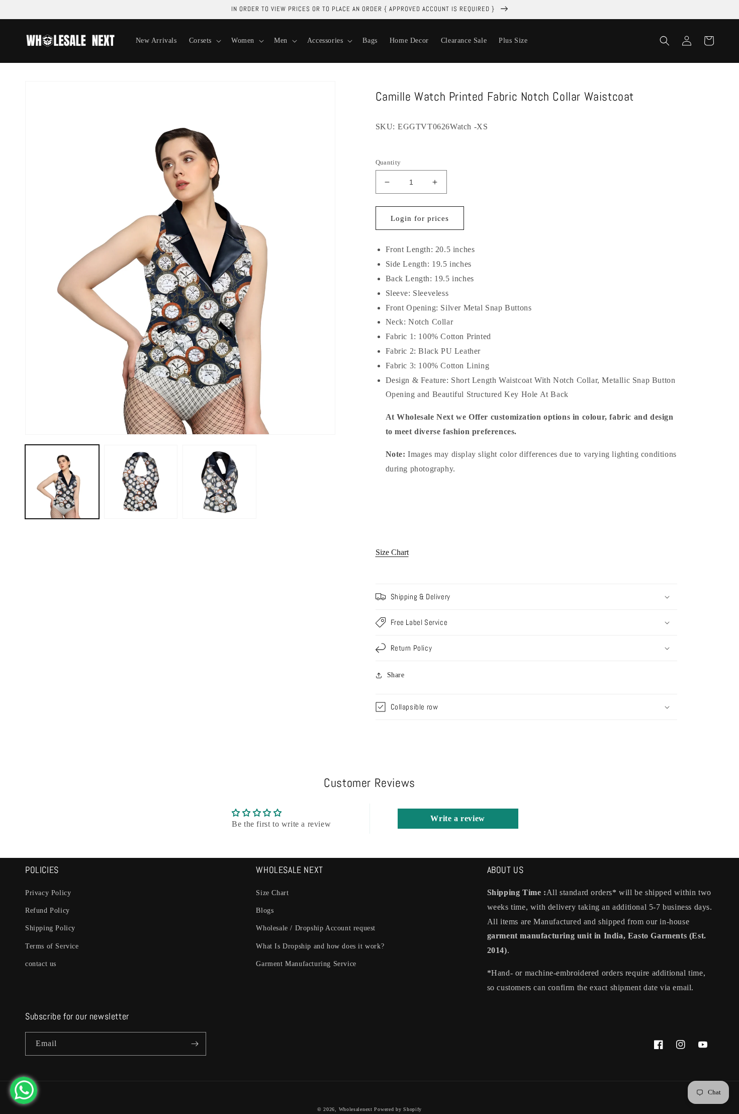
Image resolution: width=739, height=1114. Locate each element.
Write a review (457, 818)
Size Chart (392, 552)
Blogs (264, 910)
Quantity (388, 162)
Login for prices (420, 218)
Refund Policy (47, 910)
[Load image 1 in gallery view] (62, 482)
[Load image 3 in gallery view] (219, 482)
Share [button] (396, 675)
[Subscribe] (194, 1044)
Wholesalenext (356, 1109)
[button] (204, 40)
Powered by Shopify (398, 1109)
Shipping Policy (50, 928)
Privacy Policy (48, 893)
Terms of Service (52, 946)
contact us (40, 964)
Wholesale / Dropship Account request (316, 928)
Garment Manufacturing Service (306, 964)
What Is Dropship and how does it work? (320, 946)
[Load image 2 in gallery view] (141, 482)
